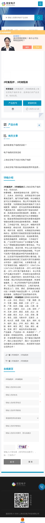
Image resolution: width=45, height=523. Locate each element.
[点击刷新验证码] (22, 447)
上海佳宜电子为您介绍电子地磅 (17, 160)
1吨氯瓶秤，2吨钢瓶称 (19, 361)
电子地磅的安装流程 (12, 152)
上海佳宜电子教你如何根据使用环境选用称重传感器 (22, 167)
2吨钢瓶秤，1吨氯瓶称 (19, 355)
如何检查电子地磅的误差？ (15, 145)
